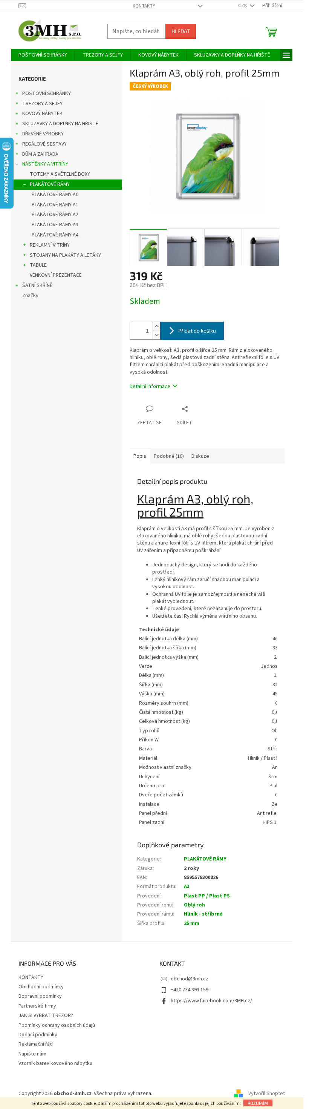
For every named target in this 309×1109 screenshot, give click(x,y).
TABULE (38, 265)
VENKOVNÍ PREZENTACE (56, 275)
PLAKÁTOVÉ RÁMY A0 (55, 194)
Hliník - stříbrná (203, 914)
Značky (30, 295)
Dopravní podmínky (40, 996)
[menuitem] (43, 55)
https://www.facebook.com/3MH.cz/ (211, 1001)
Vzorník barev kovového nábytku (55, 1063)
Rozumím (258, 1103)
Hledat (180, 31)
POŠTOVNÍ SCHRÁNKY (46, 93)
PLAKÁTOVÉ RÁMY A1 (55, 205)
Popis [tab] (139, 456)
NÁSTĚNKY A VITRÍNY (45, 164)
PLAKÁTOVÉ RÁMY (50, 184)
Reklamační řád (35, 1044)
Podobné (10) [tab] (169, 456)
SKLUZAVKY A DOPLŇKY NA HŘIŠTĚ (60, 123)
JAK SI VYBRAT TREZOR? (45, 1015)
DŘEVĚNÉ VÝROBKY (43, 134)
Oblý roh (194, 905)
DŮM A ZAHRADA (40, 154)
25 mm (191, 923)
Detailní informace (150, 386)
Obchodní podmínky (41, 987)
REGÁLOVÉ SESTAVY (44, 144)
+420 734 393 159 (189, 990)
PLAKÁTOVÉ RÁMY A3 (55, 225)
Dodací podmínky (37, 1034)
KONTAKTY (144, 6)
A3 (187, 886)
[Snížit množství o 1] (156, 335)
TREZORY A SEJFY (42, 103)
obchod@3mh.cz (189, 979)
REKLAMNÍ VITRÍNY (50, 245)
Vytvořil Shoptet (266, 1093)
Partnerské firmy (37, 1006)
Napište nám (32, 1054)
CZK (243, 5)
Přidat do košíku (197, 330)
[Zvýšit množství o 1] (156, 326)
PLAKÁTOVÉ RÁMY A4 (55, 235)
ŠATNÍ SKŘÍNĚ (37, 285)
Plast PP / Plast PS (207, 896)
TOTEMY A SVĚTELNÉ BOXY (60, 174)
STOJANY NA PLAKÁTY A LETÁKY (65, 255)
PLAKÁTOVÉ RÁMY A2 (55, 214)
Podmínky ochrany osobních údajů (56, 1025)
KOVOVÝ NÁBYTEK (42, 113)
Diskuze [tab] (200, 456)
